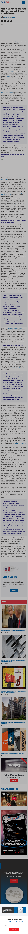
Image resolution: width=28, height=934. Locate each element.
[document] (14, 467)
